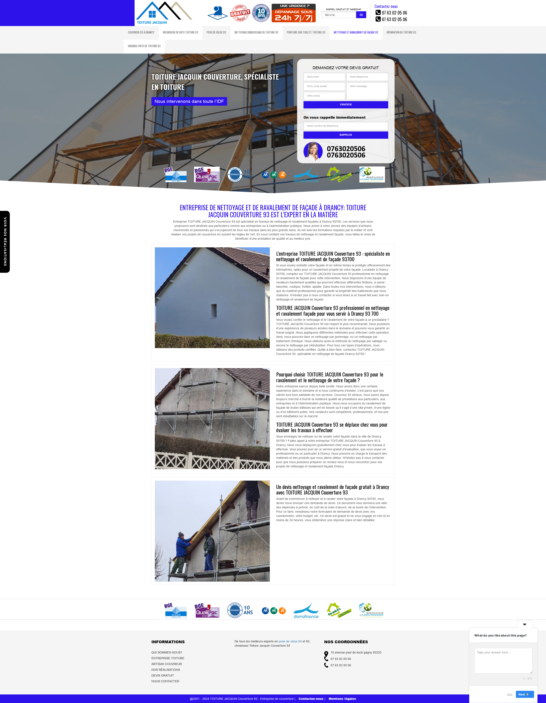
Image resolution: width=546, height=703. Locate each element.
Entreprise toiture (167, 658)
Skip (510, 694)
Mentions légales (342, 699)
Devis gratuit (162, 675)
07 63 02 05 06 (394, 12)
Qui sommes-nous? (166, 652)
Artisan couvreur (166, 664)
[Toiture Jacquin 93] (164, 13)
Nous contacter (165, 681)
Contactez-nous (312, 699)
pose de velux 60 (290, 641)
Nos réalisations (165, 669)
